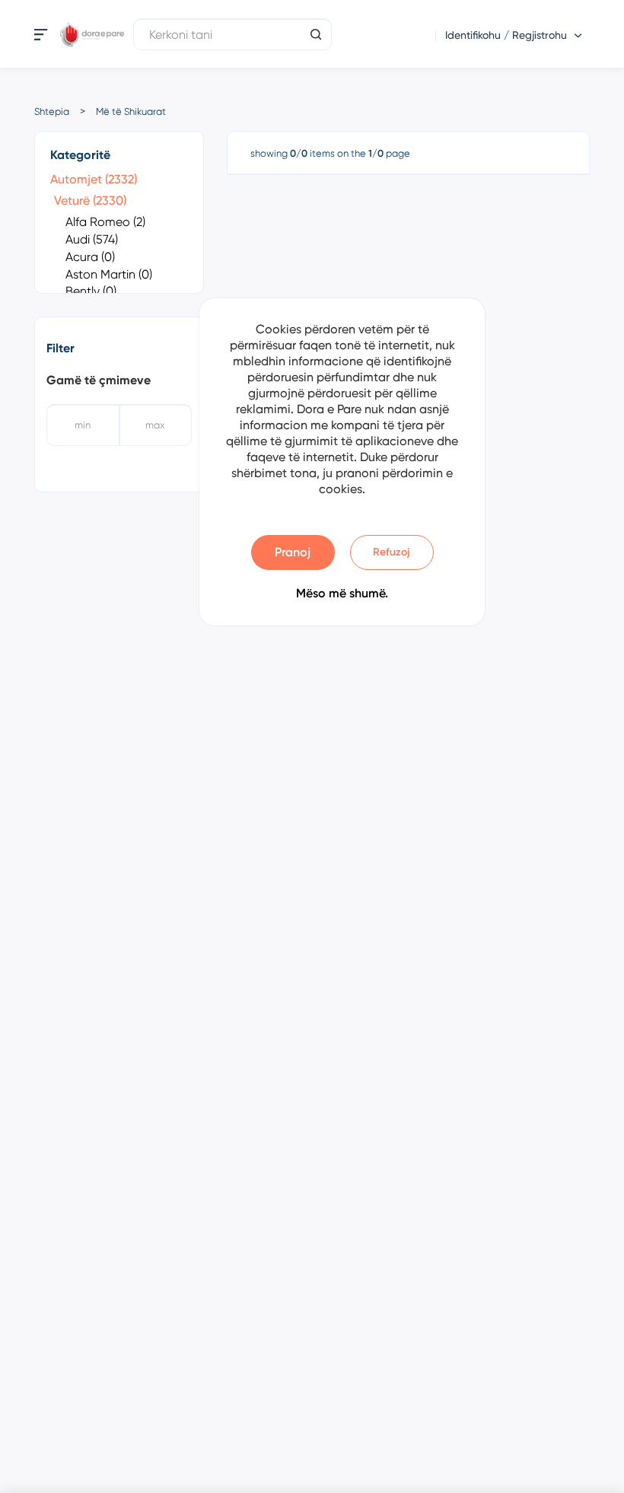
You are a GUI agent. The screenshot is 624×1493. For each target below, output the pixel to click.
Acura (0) (90, 257)
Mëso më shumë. (342, 593)
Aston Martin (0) (108, 274)
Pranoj (292, 552)
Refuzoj (391, 552)
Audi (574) (91, 239)
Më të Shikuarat (131, 111)
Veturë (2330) (90, 200)
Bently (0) (90, 291)
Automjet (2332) (93, 179)
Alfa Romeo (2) (105, 222)
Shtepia (51, 111)
